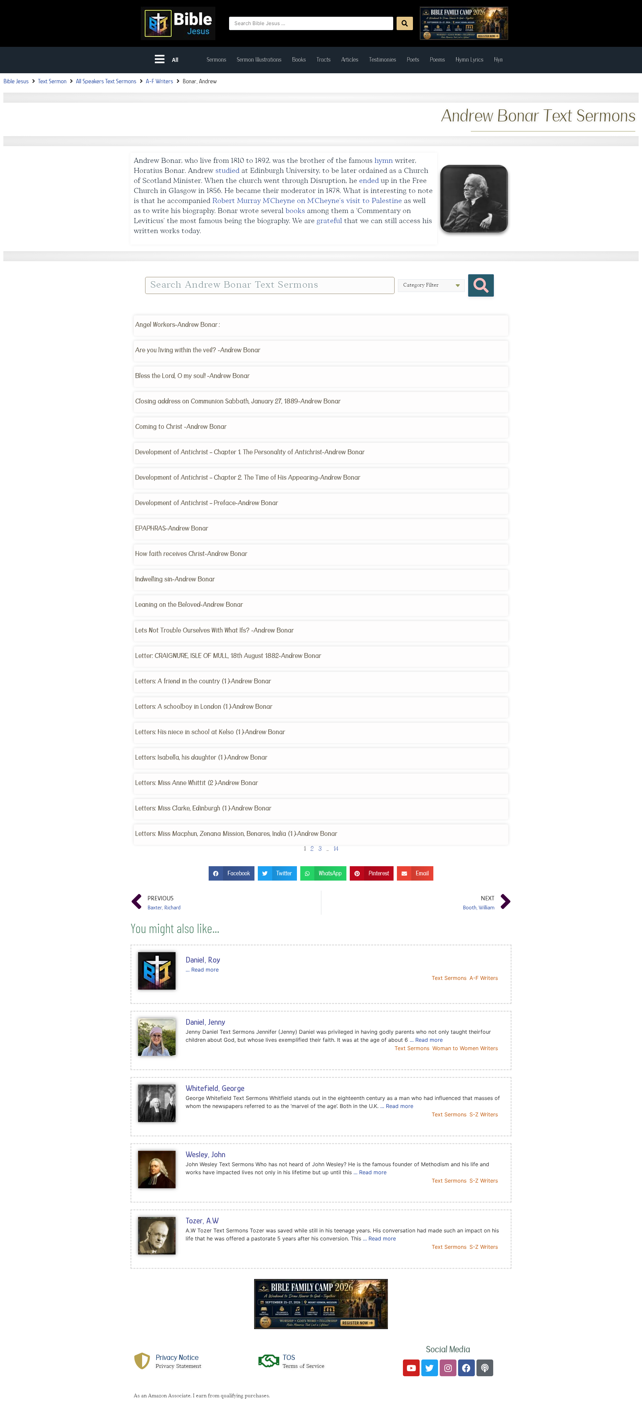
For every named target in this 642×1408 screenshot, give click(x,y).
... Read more (202, 969)
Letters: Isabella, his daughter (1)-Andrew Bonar (201, 757)
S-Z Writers (483, 1114)
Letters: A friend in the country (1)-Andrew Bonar (203, 681)
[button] (231, 873)
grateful (329, 221)
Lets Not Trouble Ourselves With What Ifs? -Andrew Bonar (214, 630)
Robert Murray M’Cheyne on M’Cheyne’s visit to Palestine (307, 201)
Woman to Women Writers (465, 1048)
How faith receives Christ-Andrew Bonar (191, 553)
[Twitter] (429, 1368)
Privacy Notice (176, 1357)
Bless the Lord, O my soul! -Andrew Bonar (192, 376)
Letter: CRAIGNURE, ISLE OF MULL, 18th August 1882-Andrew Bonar (228, 655)
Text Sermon (52, 81)
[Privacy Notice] (142, 1360)
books (295, 211)
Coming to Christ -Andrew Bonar (180, 426)
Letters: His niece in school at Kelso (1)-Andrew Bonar (209, 732)
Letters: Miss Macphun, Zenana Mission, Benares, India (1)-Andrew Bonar (236, 833)
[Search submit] (405, 23)
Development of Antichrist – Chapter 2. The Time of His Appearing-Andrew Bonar (247, 477)
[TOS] (269, 1360)
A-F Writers (159, 81)
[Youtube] (411, 1368)
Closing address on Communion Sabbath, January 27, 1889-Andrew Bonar (238, 401)
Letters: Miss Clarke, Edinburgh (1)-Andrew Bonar (203, 808)
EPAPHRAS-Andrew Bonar (171, 528)
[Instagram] (448, 1368)
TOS (289, 1357)
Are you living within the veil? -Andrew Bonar (197, 350)
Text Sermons (449, 978)
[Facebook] (466, 1368)
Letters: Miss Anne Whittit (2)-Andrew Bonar (196, 783)
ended (369, 181)
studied (227, 171)
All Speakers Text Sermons (106, 81)
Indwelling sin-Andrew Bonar (174, 579)
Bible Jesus (16, 81)
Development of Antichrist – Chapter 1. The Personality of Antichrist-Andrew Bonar (250, 452)
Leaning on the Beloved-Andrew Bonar (189, 604)
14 (335, 848)
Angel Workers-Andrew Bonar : (177, 324)
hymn (383, 161)
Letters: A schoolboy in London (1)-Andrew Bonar (204, 706)
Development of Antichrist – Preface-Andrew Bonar (206, 503)
